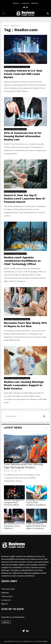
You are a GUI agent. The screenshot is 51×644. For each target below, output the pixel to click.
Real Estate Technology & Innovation (15, 129)
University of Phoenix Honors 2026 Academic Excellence (36, 502)
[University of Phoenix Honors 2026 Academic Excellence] (36, 492)
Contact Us (25, 3)
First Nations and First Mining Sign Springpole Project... (23, 466)
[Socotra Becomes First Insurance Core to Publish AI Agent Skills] (14, 516)
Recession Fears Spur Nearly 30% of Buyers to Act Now (25, 324)
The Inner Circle (8, 589)
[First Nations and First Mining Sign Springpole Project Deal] (25, 448)
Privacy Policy (43, 641)
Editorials (35, 3)
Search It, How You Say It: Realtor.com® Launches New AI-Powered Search (25, 198)
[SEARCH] (44, 416)
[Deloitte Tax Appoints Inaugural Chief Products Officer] (14, 492)
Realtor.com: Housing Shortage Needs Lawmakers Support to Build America (24, 385)
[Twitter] (23, 631)
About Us (16, 3)
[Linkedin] (27, 631)
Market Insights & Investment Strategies (17, 67)
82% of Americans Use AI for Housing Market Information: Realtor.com (22, 136)
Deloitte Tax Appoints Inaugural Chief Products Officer (14, 502)
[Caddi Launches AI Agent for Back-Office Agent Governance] (36, 516)
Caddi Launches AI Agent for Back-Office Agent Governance (36, 526)
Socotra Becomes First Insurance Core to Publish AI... (14, 526)
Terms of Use (6, 596)
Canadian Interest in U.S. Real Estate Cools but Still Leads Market (23, 74)
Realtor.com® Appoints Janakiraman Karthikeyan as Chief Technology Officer (22, 261)
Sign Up (4, 604)
